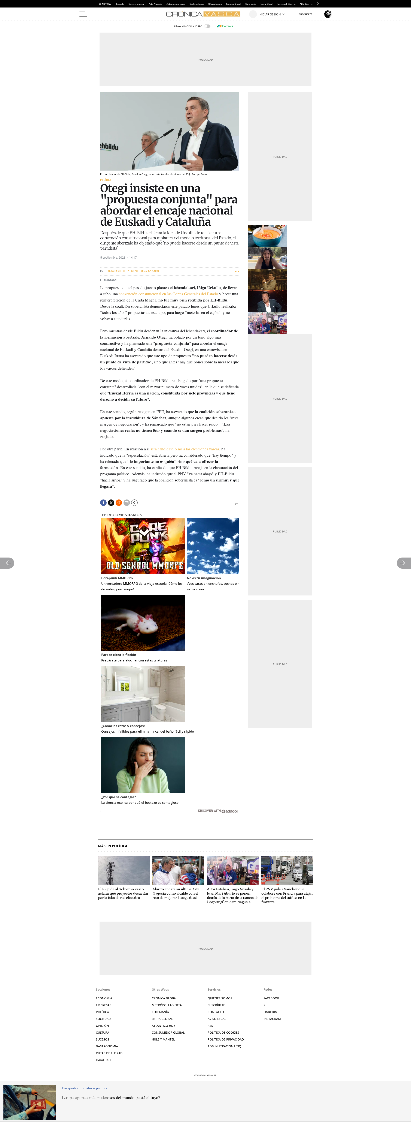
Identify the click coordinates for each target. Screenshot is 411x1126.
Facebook (271, 998)
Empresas (103, 1005)
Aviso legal (217, 1019)
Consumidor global (168, 1032)
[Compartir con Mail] (127, 502)
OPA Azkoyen (215, 4)
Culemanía (250, 4)
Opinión (102, 1026)
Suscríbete (216, 1005)
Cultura (102, 1032)
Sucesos (102, 1039)
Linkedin (270, 1012)
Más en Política (112, 846)
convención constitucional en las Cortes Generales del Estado (168, 293)
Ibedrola (120, 4)
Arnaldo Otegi (150, 271)
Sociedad (103, 1019)
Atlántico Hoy (163, 1026)
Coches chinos (196, 4)
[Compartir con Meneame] (119, 502)
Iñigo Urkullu (116, 271)
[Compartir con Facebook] (103, 502)
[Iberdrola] (225, 26)
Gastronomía (107, 1046)
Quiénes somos (220, 998)
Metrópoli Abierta (286, 4)
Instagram (272, 1019)
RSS (210, 1026)
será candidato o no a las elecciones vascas (184, 448)
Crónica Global (233, 4)
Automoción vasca (176, 4)
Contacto (216, 1012)
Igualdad (103, 1060)
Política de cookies (223, 1032)
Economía (104, 998)
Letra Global (267, 4)
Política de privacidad (226, 1039)
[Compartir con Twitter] (111, 502)
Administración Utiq (224, 1046)
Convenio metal (136, 4)
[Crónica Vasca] (205, 14)
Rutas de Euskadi (109, 1053)
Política (105, 179)
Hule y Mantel (163, 1039)
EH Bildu (133, 271)
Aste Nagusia (155, 4)
